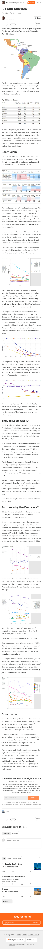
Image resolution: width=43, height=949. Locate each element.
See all (5, 901)
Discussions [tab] (17, 858)
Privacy (19, 935)
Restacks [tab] (15, 833)
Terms (24, 935)
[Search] (39, 858)
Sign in (39, 3)
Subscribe (31, 3)
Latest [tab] (9, 858)
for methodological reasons (29, 446)
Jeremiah (9, 17)
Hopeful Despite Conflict (10, 892)
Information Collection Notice (21, 804)
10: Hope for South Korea (12, 864)
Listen (39, 18)
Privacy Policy (37, 804)
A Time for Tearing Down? (11, 879)
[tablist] (10, 833)
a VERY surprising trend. (10, 867)
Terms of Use (31, 802)
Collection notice (33, 935)
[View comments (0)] (11, 24)
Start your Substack (16, 940)
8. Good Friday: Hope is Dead (14, 876)
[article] (21, 868)
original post (20, 250)
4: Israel (5, 889)
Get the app (31, 940)
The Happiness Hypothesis (18, 527)
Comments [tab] (6, 833)
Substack (12, 945)
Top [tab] (4, 858)
